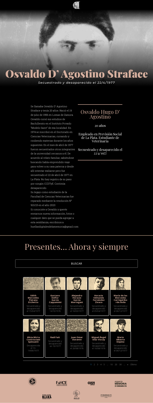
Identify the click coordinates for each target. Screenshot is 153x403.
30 (120, 364)
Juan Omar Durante (77, 338)
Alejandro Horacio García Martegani (77, 299)
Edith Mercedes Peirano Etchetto (33, 299)
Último (133, 364)
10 (111, 364)
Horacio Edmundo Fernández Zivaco (99, 299)
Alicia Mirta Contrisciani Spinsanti (33, 339)
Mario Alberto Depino (120, 339)
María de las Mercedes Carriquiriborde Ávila (120, 299)
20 (116, 364)
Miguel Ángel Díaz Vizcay (99, 338)
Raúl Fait (55, 337)
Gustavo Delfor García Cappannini (55, 299)
